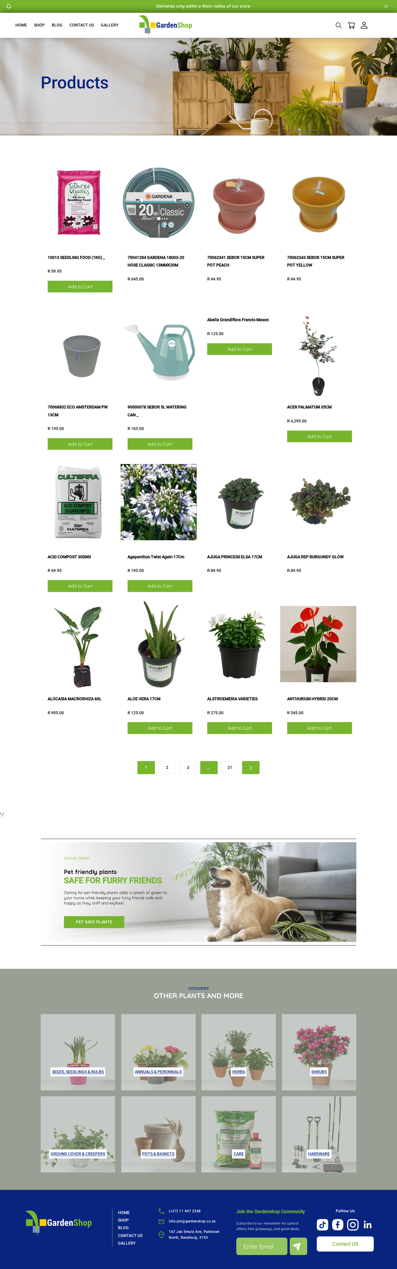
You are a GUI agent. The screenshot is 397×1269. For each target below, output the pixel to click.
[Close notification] (386, 6)
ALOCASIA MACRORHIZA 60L (74, 698)
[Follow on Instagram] (353, 1225)
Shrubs (319, 1071)
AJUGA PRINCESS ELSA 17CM (234, 556)
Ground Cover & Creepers (78, 1153)
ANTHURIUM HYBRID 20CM (312, 698)
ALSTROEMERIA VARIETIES (232, 698)
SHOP (39, 25)
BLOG (57, 25)
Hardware (319, 1153)
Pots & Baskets (158, 1153)
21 (230, 767)
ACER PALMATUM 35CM (309, 407)
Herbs (238, 1071)
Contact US (345, 1244)
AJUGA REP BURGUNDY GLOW (315, 556)
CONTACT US (81, 25)
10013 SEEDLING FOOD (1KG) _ (76, 257)
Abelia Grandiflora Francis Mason (238, 319)
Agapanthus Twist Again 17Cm (156, 556)
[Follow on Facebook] (338, 1224)
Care (239, 1153)
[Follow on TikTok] (322, 1225)
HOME (21, 25)
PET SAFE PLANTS (94, 922)
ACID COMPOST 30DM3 (69, 556)
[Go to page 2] (251, 767)
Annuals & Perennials (158, 1071)
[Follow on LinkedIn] (368, 1225)
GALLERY (110, 25)
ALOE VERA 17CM (144, 698)
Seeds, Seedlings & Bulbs (78, 1071)
